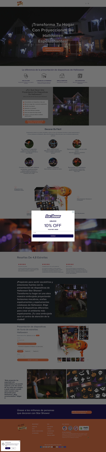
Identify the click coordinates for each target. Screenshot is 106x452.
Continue (53, 236)
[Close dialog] (73, 212)
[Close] (19, 441)
